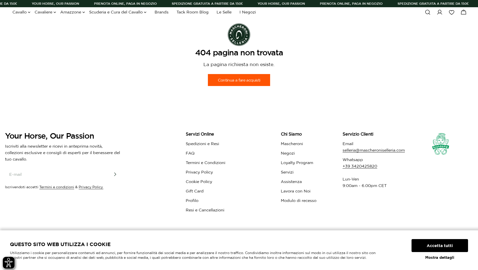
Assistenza (291, 181)
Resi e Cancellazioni (205, 210)
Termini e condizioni (56, 187)
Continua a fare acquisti (239, 80)
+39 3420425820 (360, 166)
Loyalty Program (297, 162)
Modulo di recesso (298, 200)
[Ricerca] (428, 12)
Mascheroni (292, 143)
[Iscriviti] (115, 174)
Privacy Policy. (91, 187)
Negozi (288, 153)
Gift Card (195, 191)
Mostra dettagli (439, 257)
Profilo (192, 200)
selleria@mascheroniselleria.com (374, 150)
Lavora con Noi (295, 191)
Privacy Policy (199, 172)
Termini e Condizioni (205, 162)
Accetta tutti (440, 245)
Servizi (287, 172)
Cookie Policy (199, 181)
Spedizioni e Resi (202, 143)
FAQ (190, 153)
